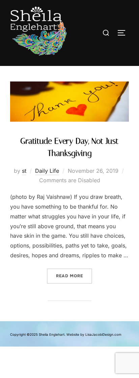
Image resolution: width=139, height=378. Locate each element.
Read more (74, 273)
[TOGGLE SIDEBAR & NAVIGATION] (122, 32)
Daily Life (47, 170)
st (24, 170)
